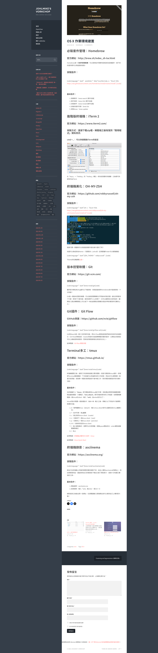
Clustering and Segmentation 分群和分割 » (108, 558)
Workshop (39, 150)
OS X (48, 195)
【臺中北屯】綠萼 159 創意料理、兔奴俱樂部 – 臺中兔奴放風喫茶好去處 (46, 94)
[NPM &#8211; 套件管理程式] (75, 526)
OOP (43, 195)
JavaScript (39, 118)
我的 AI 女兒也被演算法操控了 (44, 73)
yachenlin (79, 45)
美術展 (38, 212)
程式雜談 (38, 160)
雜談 (53, 214)
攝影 (37, 153)
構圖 (42, 209)
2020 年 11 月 (39, 238)
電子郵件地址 (71, 606)
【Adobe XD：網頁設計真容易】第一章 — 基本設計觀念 (46, 83)
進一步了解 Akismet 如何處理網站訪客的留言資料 (104, 642)
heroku (46, 189)
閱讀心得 (38, 32)
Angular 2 (38, 111)
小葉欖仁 (44, 206)
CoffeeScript (39, 115)
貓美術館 (50, 212)
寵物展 (38, 206)
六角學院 (49, 200)
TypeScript (44, 198)
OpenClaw (39, 29)
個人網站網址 (70, 614)
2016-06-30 (70, 45)
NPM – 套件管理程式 (72, 532)
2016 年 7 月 (39, 277)
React (37, 132)
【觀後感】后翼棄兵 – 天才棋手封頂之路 (46, 88)
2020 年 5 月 (39, 245)
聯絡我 (38, 44)
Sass (37, 136)
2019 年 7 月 (39, 266)
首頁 (37, 26)
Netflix (38, 195)
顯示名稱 (69, 598)
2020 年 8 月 (39, 242)
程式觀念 (38, 157)
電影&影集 (39, 38)
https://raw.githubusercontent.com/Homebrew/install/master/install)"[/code (94, 83)
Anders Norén (112, 649)
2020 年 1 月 (39, 252)
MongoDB (39, 122)
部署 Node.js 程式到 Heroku (111, 532)
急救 (38, 209)
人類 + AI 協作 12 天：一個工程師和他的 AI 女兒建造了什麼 (46, 78)
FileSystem (39, 189)
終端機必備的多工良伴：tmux (84, 436)
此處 (80, 259)
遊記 (37, 35)
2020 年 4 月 (39, 249)
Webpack (38, 146)
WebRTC (39, 200)
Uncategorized (40, 139)
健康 (44, 200)
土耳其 (51, 203)
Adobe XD (38, 108)
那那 (38, 214)
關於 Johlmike (40, 41)
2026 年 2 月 (39, 228)
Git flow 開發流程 (80, 343)
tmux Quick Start (80, 440)
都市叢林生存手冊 (45, 214)
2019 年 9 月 (39, 259)
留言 (68, 579)
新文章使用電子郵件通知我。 (76, 626)
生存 (47, 209)
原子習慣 (39, 203)
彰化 (50, 206)
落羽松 (43, 212)
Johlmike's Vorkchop (43, 10)
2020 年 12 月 (39, 235)
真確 (51, 209)
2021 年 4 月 (39, 231)
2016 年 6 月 (39, 280)
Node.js (38, 125)
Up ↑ (120, 649)
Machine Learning (41, 192)
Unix (37, 143)
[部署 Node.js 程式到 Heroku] (112, 526)
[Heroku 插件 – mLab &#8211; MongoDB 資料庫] (95, 527)
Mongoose (50, 192)
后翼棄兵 (45, 203)
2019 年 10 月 (39, 256)
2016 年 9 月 (39, 270)
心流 (54, 206)
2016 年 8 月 (39, 273)
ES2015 (47, 186)
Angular (46, 184)
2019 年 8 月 (39, 263)
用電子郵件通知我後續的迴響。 (76, 622)
